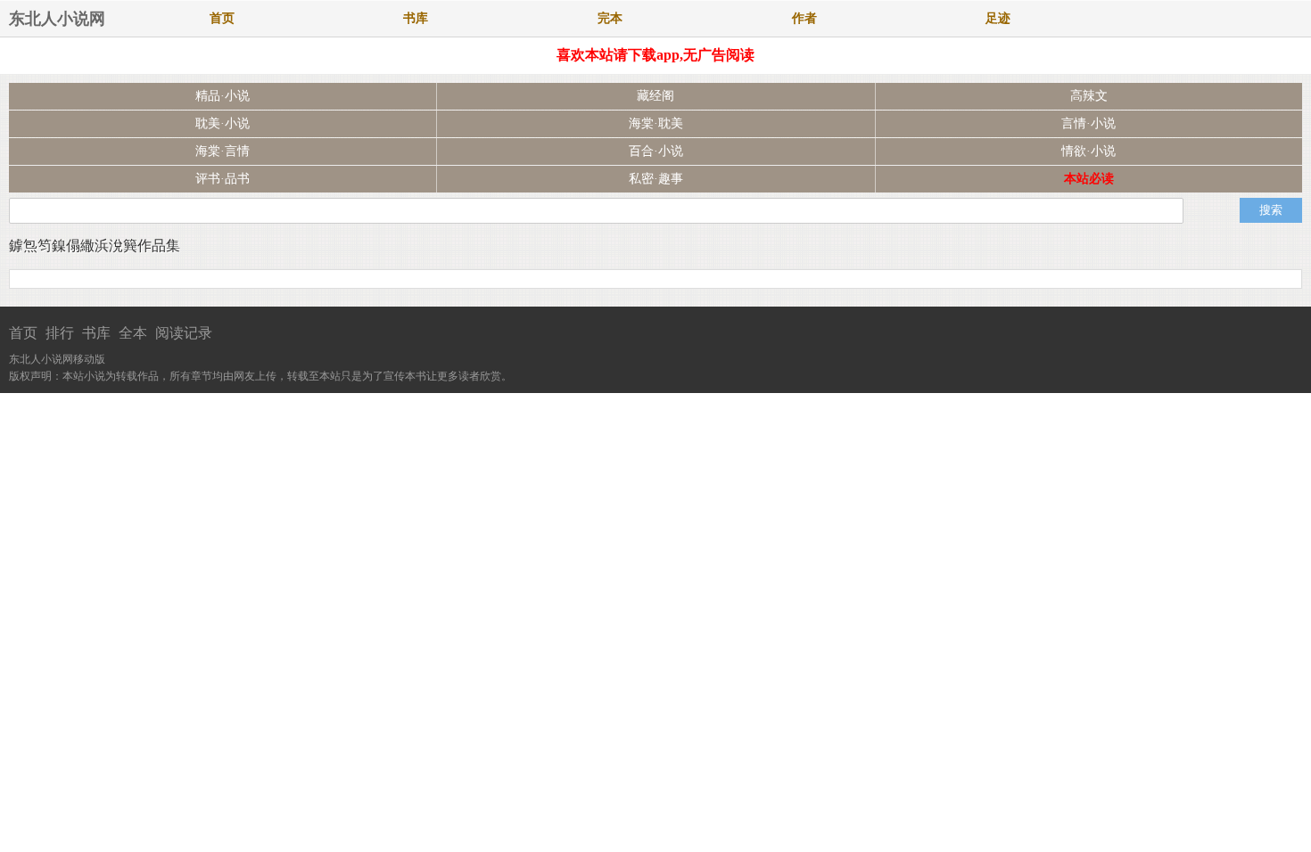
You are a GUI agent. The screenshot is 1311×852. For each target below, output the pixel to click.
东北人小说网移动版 (57, 359)
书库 (415, 18)
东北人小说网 (57, 19)
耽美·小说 (222, 123)
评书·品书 (222, 178)
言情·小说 (1088, 123)
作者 (804, 18)
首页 (222, 18)
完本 (610, 18)
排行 (59, 332)
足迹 (997, 18)
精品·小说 (222, 95)
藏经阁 (655, 95)
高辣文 (1089, 95)
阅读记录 (183, 332)
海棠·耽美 (656, 123)
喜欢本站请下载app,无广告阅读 (655, 54)
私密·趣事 (656, 178)
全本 (133, 332)
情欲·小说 (1088, 151)
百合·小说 (656, 151)
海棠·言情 (222, 151)
